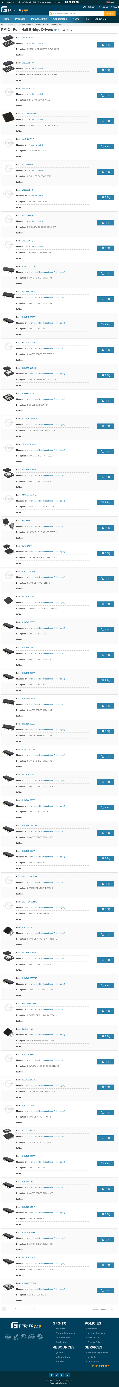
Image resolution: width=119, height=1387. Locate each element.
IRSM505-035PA (28, 1182)
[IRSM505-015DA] (8, 295)
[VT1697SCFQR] (8, 244)
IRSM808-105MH (29, 470)
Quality (59, 1352)
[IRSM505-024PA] (8, 1236)
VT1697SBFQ (27, 37)
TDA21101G (27, 546)
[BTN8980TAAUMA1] (8, 346)
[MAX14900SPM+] (8, 219)
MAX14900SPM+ (29, 215)
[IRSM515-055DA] (8, 727)
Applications (60, 19)
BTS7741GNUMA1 (29, 902)
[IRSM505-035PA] (8, 1185)
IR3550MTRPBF (28, 393)
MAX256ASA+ (27, 165)
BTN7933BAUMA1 (29, 495)
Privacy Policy (95, 1342)
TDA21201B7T (28, 927)
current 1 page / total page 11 (104, 1310)
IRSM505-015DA (28, 292)
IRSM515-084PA (28, 1258)
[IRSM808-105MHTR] (8, 956)
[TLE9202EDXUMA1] (8, 1134)
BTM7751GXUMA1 (29, 876)
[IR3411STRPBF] (8, 1058)
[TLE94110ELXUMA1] (8, 422)
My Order (92, 1357)
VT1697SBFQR (28, 190)
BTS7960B (26, 521)
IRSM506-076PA (28, 800)
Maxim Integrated (36, 43)
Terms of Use (94, 1337)
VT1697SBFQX (28, 63)
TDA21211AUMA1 (29, 571)
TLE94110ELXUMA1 (30, 419)
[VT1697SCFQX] (8, 92)
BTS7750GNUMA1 (29, 1004)
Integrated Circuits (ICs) (26, 25)
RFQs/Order (90, 7)
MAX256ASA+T (28, 139)
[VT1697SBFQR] (8, 193)
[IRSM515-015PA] (8, 676)
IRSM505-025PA (28, 648)
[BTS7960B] (8, 524)
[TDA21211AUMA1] (8, 575)
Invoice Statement (97, 1333)
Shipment (92, 1328)
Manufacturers (39, 19)
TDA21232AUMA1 (29, 1105)
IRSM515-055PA (28, 749)
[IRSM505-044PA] (8, 1159)
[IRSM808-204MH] (8, 371)
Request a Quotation (98, 1352)
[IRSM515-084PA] (8, 1261)
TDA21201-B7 (27, 1029)
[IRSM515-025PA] (8, 778)
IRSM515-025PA (28, 775)
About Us (100, 19)
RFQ (87, 19)
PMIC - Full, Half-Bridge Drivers (49, 25)
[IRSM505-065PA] (8, 625)
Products (20, 19)
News (76, 19)
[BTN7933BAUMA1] (8, 498)
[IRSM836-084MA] (8, 600)
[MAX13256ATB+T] (8, 117)
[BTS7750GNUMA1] (8, 1007)
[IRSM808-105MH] (8, 473)
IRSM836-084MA (29, 597)
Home (6, 19)
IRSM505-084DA (28, 698)
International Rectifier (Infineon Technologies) (47, 272)
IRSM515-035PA (28, 851)
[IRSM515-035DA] (8, 269)
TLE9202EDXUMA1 (30, 1131)
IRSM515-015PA (28, 673)
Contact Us (103, 7)
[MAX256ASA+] (8, 168)
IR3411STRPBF (28, 1054)
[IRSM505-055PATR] (8, 981)
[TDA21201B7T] (8, 930)
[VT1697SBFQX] (8, 66)
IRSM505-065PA (28, 622)
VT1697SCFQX (28, 88)
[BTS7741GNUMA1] (8, 905)
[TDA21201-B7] (8, 1032)
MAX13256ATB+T (29, 114)
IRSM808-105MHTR (30, 953)
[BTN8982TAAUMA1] (8, 447)
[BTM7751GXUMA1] (8, 880)
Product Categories (65, 1333)
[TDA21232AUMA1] (8, 1108)
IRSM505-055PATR (29, 978)
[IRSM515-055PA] (8, 753)
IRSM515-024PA (28, 317)
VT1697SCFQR (28, 241)
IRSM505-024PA (28, 1232)
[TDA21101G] (8, 549)
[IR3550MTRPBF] (8, 397)
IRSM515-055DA (28, 724)
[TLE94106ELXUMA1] (8, 1083)
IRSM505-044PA (28, 1156)
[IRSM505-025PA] (8, 651)
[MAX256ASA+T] (8, 142)
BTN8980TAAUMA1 (30, 343)
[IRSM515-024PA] (8, 320)
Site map (60, 1361)
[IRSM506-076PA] (8, 803)
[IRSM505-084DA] (8, 702)
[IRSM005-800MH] (8, 1286)
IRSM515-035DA (28, 266)
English (113, 2)
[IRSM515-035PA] (8, 854)
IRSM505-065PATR (29, 826)
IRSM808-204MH (29, 368)
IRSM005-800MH (29, 1283)
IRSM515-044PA (28, 1207)
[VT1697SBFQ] (8, 41)
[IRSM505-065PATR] (8, 829)
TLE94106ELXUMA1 (30, 1080)
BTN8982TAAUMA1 (30, 444)
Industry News (63, 1357)
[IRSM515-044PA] (8, 1210)
